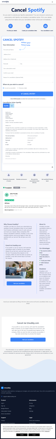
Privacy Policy (32, 423)
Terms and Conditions (34, 420)
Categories (31, 406)
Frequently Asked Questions (8, 423)
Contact (3, 420)
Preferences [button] (47, 431)
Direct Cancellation (5, 413)
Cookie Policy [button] (17, 431)
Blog (30, 408)
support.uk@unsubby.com (9, 396)
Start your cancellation (19, 283)
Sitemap (31, 411)
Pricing (31, 403)
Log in (2, 403)
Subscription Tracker (6, 411)
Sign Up (3, 406)
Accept (34, 434)
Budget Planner (5, 408)
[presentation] (28, 73)
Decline (21, 434)
